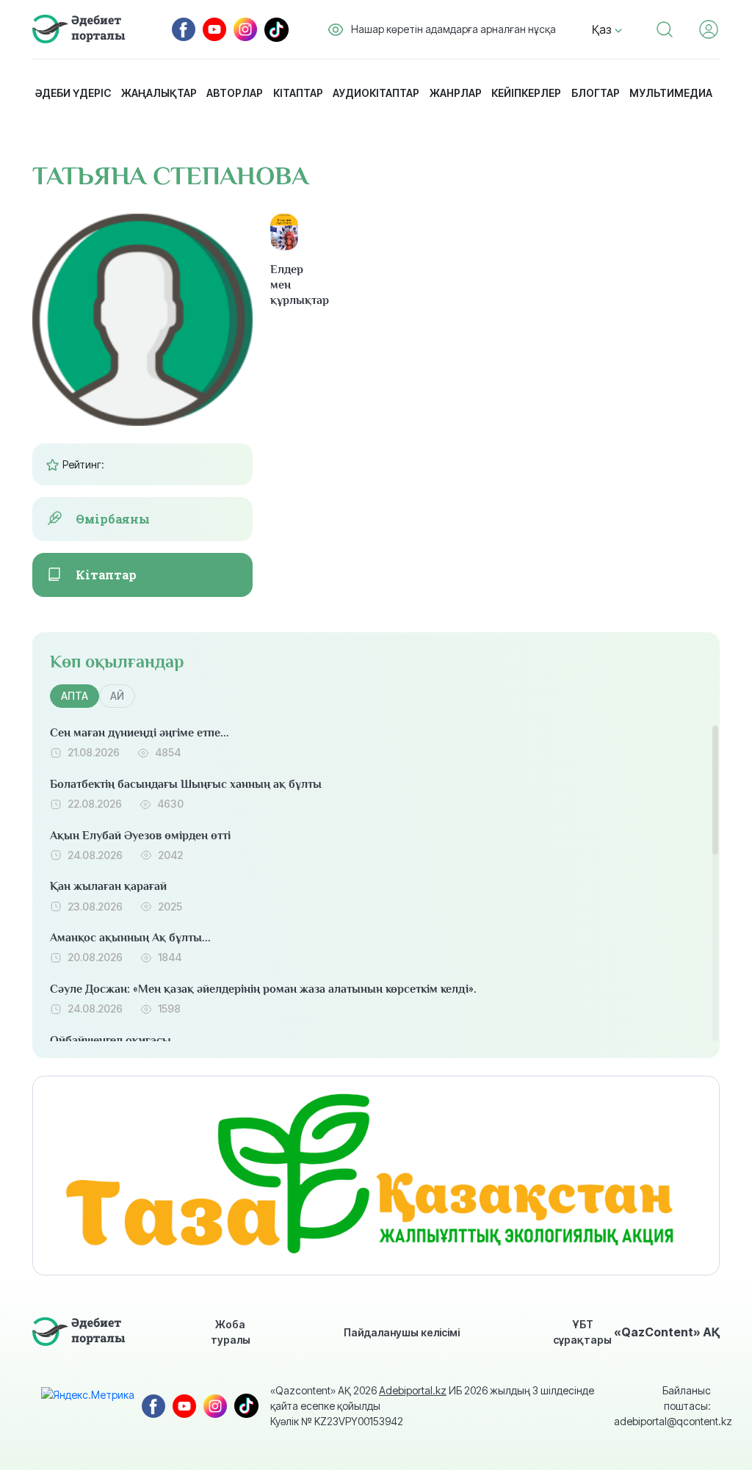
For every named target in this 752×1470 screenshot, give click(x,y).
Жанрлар (456, 93)
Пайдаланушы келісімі (402, 1332)
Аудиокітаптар (376, 93)
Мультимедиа (670, 93)
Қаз (603, 29)
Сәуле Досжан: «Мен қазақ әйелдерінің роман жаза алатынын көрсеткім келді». (263, 989)
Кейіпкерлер (526, 93)
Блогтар (595, 93)
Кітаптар (298, 93)
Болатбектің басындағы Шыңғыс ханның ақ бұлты (186, 784)
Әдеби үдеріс (73, 93)
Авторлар (234, 93)
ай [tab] (117, 695)
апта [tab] (74, 695)
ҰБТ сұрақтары (582, 1332)
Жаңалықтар (159, 93)
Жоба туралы (230, 1332)
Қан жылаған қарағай (108, 886)
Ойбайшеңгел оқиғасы (110, 1040)
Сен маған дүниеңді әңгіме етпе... (139, 732)
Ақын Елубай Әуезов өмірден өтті (140, 835)
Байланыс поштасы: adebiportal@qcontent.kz (662, 1405)
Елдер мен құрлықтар (284, 285)
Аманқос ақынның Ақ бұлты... (130, 937)
